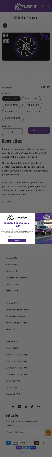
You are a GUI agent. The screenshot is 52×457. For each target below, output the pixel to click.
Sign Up (17, 240)
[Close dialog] (51, 215)
